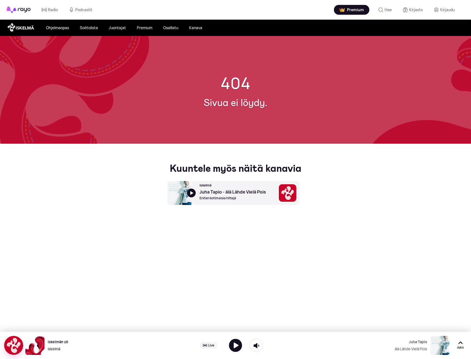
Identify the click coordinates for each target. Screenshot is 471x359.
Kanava (195, 27)
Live (211, 345)
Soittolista (89, 27)
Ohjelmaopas (57, 27)
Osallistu (170, 27)
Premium (144, 27)
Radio (53, 9)
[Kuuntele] (235, 345)
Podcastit (83, 9)
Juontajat (117, 27)
